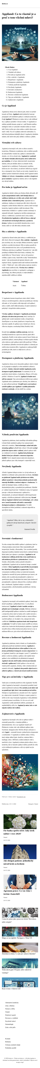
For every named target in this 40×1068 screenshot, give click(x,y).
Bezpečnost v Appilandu (15, 80)
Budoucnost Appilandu (15, 92)
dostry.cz (5, 3)
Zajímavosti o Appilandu (15, 100)
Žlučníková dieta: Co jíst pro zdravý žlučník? (19, 954)
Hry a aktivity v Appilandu (16, 77)
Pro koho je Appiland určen (16, 75)
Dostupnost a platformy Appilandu (18, 82)
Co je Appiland (12, 69)
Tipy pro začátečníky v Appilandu (18, 97)
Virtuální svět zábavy (14, 72)
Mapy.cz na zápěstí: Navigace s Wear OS (17, 938)
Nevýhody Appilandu (14, 87)
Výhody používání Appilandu (17, 85)
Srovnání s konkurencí (15, 90)
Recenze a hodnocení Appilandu (18, 95)
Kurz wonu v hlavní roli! (11, 989)
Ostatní (36, 804)
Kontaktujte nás (21, 797)
